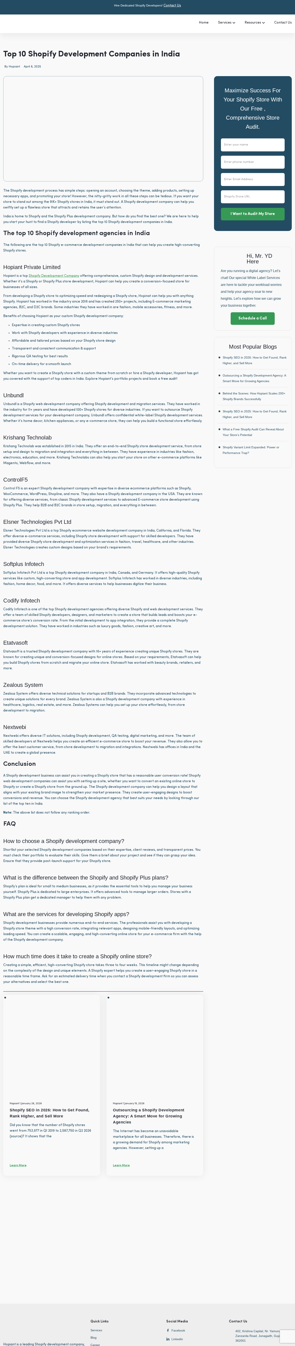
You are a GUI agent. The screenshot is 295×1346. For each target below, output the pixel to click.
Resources (253, 22)
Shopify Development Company (54, 276)
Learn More (18, 1165)
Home (204, 22)
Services (225, 22)
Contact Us (172, 5)
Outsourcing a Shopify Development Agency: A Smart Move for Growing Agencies (148, 1116)
